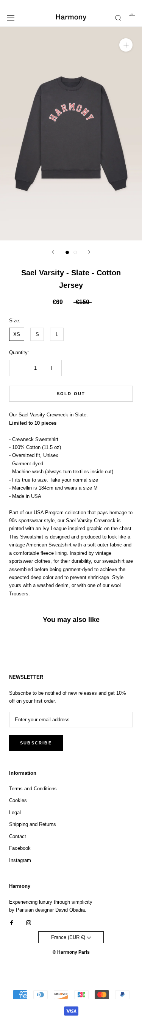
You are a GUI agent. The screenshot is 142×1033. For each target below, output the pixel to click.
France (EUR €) (69, 937)
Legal (15, 812)
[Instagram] (28, 922)
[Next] (89, 252)
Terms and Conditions (33, 788)
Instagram (20, 860)
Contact (17, 836)
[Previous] (53, 252)
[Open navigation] (10, 17)
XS (16, 334)
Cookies (18, 800)
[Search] (118, 17)
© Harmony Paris (71, 952)
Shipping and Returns (32, 824)
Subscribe (36, 743)
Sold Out (71, 393)
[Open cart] (132, 17)
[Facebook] (11, 922)
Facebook (20, 848)
